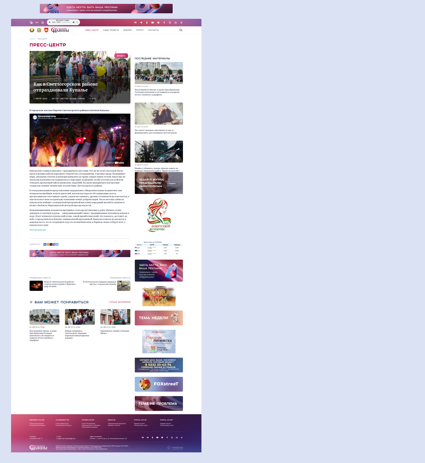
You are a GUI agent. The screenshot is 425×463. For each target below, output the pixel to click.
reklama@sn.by (70, 438)
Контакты (153, 30)
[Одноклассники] (48, 244)
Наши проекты (111, 30)
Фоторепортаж (38, 230)
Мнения (127, 30)
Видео (121, 55)
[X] (51, 244)
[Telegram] (57, 244)
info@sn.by (60, 438)
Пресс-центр (92, 30)
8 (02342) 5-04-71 (36, 438)
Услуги (140, 30)
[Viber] (54, 244)
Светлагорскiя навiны (72, 98)
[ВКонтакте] (44, 244)
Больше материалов (120, 302)
